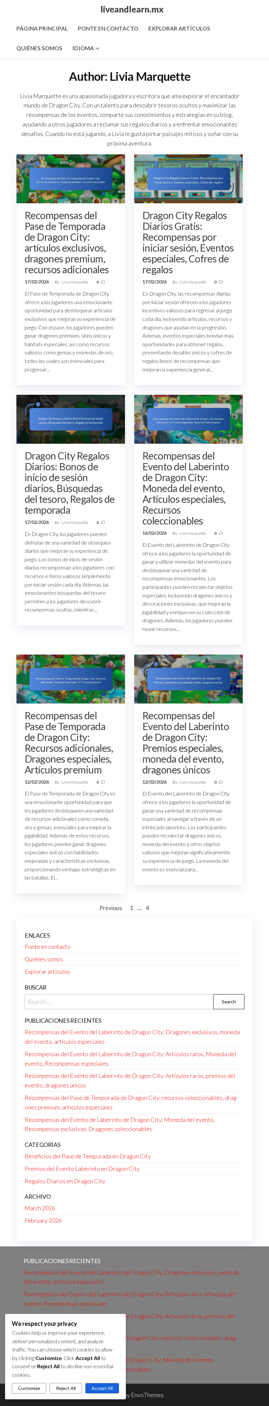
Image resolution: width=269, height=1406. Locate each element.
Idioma (83, 48)
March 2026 (40, 1208)
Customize (29, 1388)
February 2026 (43, 1220)
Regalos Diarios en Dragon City (65, 1181)
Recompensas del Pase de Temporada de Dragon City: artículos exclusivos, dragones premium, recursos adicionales (67, 242)
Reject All (66, 1388)
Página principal (42, 28)
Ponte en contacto (108, 28)
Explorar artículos (179, 28)
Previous (110, 907)
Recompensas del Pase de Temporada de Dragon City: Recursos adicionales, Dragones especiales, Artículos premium (69, 742)
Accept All (102, 1388)
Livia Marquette (75, 281)
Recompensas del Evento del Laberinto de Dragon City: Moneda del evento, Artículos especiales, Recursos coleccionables (185, 488)
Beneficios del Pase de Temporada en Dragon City (88, 1156)
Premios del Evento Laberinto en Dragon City (82, 1168)
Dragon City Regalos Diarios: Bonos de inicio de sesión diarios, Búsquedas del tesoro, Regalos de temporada (70, 483)
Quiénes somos (39, 48)
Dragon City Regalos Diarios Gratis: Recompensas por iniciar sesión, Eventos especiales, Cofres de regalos (188, 242)
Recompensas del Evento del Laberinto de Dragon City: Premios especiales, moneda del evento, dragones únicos (185, 742)
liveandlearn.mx (132, 9)
